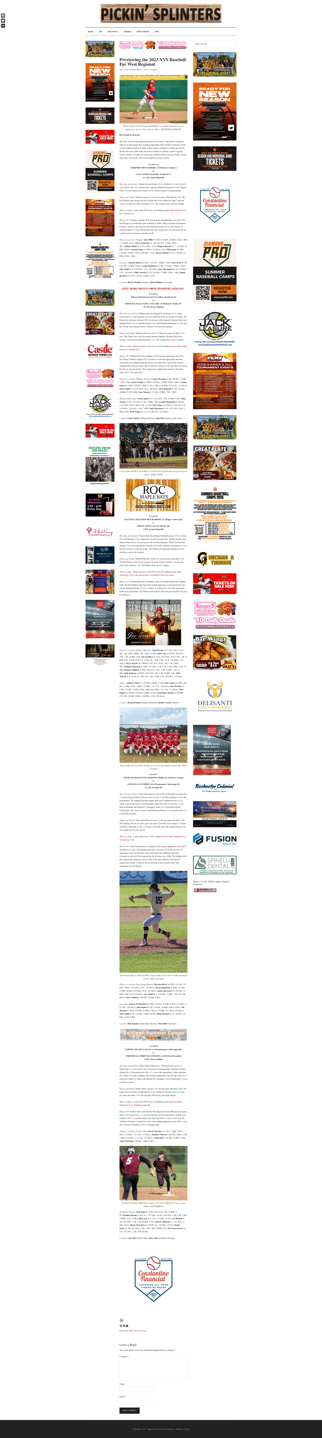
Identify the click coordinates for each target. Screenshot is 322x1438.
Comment (124, 1356)
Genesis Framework (167, 1429)
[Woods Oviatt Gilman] (212, 774)
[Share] (3, 25)
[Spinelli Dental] (214, 873)
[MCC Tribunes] (214, 566)
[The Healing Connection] (100, 539)
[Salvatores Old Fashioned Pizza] (214, 628)
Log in (187, 1429)
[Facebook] (3, 15)
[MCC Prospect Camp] (214, 76)
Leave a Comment (150, 69)
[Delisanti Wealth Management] (214, 718)
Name (122, 1384)
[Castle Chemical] (100, 361)
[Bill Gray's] (214, 479)
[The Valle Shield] (214, 826)
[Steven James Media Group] (100, 563)
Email (122, 1396)
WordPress (179, 1429)
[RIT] (214, 170)
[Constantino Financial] (214, 232)
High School (133, 1330)
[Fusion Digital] (214, 844)
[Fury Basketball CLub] (214, 139)
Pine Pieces (143, 1330)
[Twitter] (3, 20)
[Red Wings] (214, 593)
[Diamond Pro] (214, 303)
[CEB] (100, 593)
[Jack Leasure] (214, 346)
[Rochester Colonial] (214, 794)
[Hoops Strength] (214, 539)
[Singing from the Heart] (100, 486)
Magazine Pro (152, 1429)
